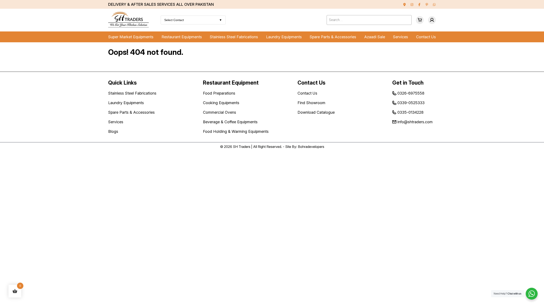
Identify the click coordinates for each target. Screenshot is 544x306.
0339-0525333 (411, 103)
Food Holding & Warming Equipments (236, 131)
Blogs (113, 131)
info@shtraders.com (415, 122)
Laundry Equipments (284, 37)
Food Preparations (219, 93)
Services (400, 37)
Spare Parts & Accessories (333, 37)
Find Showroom (311, 103)
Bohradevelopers (311, 146)
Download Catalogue (316, 112)
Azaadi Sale (374, 37)
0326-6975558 (410, 93)
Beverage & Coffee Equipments (230, 122)
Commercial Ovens (219, 112)
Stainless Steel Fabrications (234, 37)
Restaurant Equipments (182, 37)
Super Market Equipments (130, 37)
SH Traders (241, 146)
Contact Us (426, 37)
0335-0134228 (410, 112)
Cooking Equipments (221, 103)
